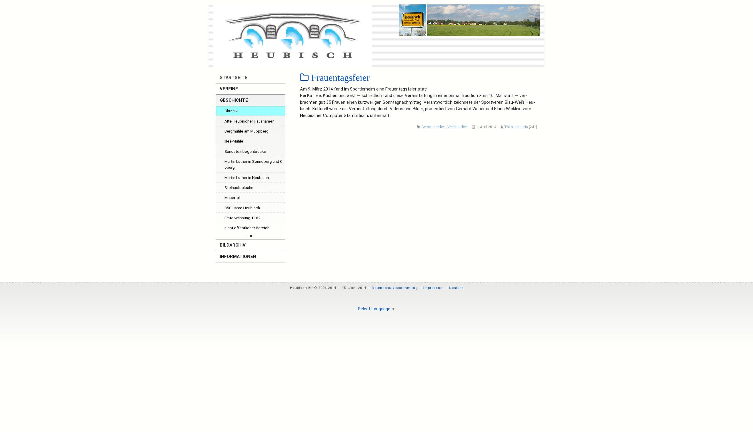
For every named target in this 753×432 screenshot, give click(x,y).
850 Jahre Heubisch (242, 207)
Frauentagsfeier (339, 77)
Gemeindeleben (434, 127)
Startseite (233, 77)
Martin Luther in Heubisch (246, 177)
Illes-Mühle (233, 141)
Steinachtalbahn (238, 187)
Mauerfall (232, 197)
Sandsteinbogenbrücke (245, 151)
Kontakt (456, 288)
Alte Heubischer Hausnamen (249, 121)
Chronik (231, 110)
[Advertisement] (376, 332)
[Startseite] (292, 35)
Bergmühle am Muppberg (246, 131)
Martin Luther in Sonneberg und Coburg (253, 164)
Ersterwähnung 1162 (242, 217)
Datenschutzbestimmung (395, 288)
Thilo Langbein (516, 127)
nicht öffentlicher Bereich (246, 227)
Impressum (433, 288)
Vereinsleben (457, 127)
